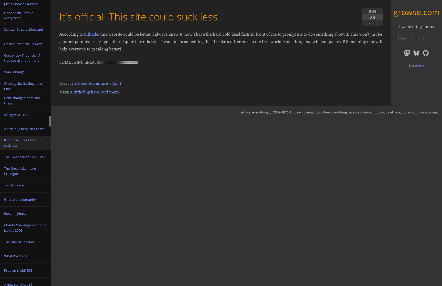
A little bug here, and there (94, 92)
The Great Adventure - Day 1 (95, 83)
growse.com (416, 11)
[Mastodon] (407, 55)
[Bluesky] (417, 55)
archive (419, 65)
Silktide (91, 34)
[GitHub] (426, 55)
